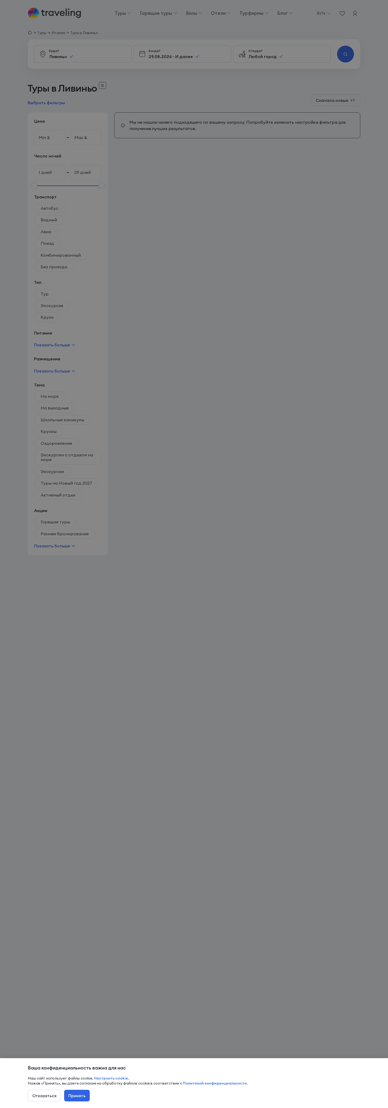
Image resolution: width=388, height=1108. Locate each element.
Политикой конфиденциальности (215, 1083)
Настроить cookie (111, 1078)
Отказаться (44, 1095)
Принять (77, 1095)
